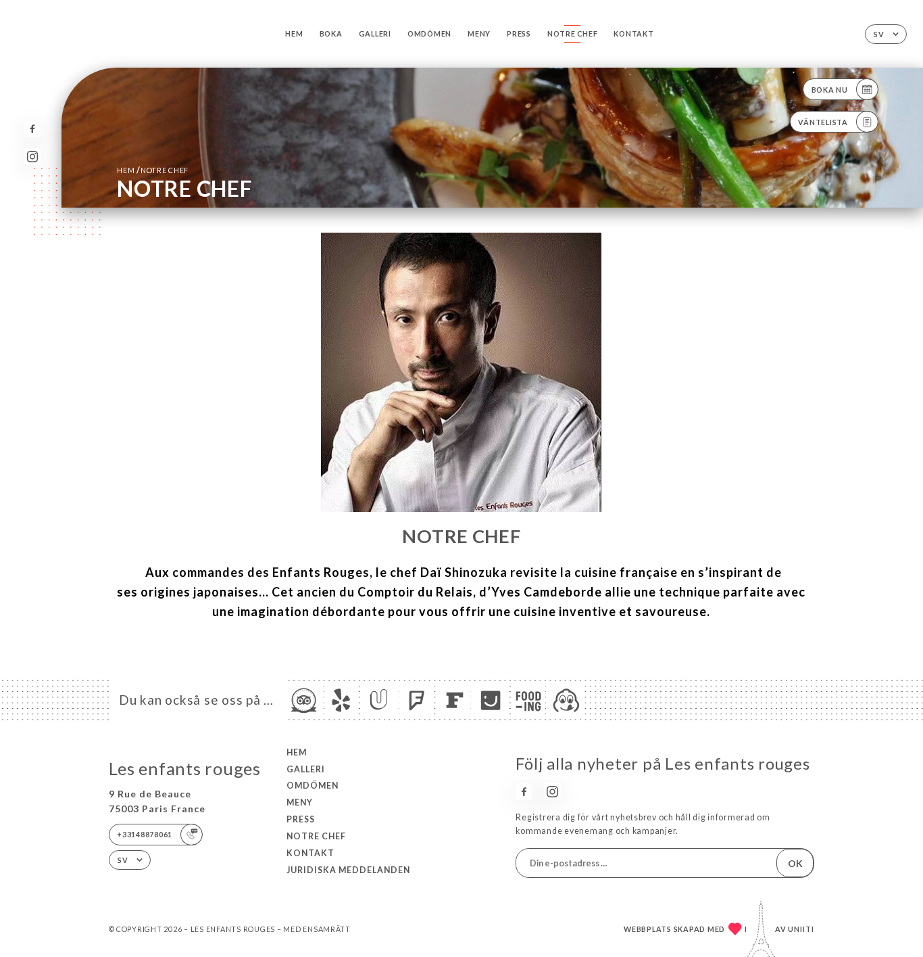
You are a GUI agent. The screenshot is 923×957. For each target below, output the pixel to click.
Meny (479, 33)
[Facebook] (32, 128)
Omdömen (429, 33)
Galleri (375, 33)
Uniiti (801, 929)
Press (519, 33)
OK (795, 863)
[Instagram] (32, 156)
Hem (294, 33)
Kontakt (633, 33)
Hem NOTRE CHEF (153, 170)
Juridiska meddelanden (348, 870)
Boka (331, 33)
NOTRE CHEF (572, 33)
